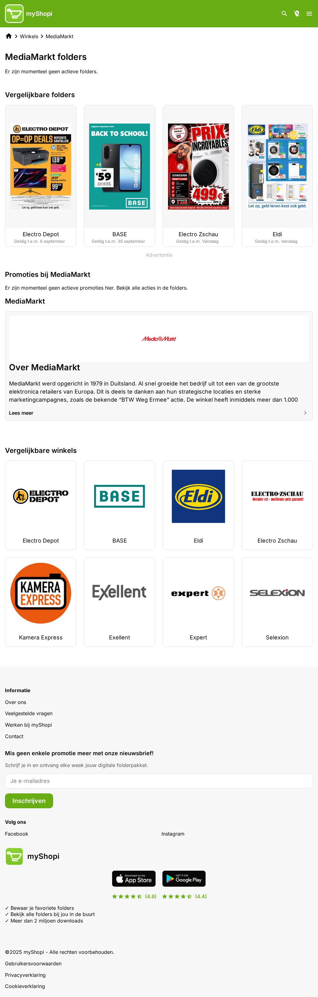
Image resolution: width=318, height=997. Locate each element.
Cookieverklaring (25, 986)
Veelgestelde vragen (28, 713)
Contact (14, 736)
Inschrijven (29, 801)
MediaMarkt (59, 36)
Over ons (15, 702)
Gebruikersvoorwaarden (33, 963)
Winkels (29, 36)
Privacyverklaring (25, 975)
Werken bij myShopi (28, 725)
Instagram (172, 834)
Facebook (16, 834)
